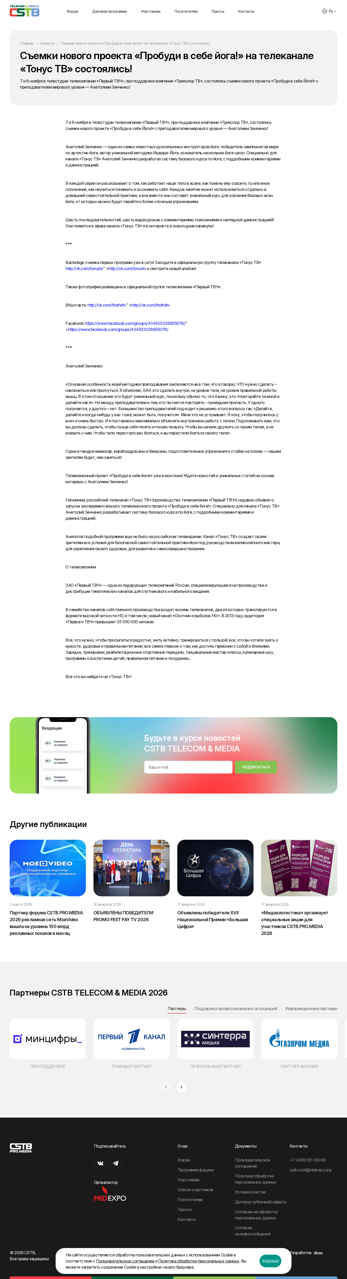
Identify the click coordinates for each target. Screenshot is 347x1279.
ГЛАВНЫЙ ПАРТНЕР (132, 1066)
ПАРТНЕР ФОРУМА (299, 1066)
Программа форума (195, 1169)
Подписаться (256, 767)
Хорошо (270, 1261)
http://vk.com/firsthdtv (107, 305)
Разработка (300, 1252)
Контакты (246, 11)
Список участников (195, 1189)
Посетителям (186, 11)
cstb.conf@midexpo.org (310, 1169)
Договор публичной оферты (261, 1201)
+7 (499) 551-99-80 (308, 1160)
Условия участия (250, 1191)
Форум (72, 11)
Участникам (151, 11)
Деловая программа (109, 11)
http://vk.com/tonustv (84, 268)
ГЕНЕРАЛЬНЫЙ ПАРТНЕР (215, 1066)
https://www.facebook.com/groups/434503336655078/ (135, 323)
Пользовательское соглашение (125, 1261)
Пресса (218, 11)
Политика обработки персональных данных (198, 1261)
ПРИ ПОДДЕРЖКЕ (48, 1066)
